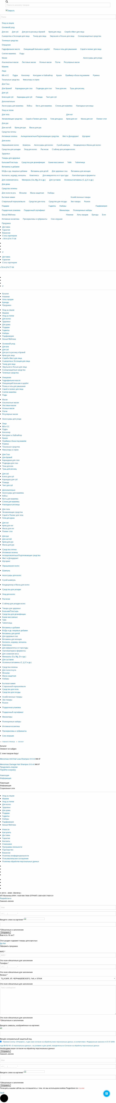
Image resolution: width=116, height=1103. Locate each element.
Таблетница (80, 162)
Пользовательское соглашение (15, 858)
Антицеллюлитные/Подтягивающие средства (40, 136)
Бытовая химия (8, 197)
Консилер (25, 75)
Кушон (59, 75)
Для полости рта (9, 193)
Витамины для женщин (81, 171)
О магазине (7, 844)
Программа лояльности (12, 847)
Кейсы (29, 105)
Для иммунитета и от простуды (55, 175)
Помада (39, 97)
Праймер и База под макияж (77, 75)
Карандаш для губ (24, 97)
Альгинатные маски (10, 62)
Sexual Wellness (8, 214)
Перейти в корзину (8, 769)
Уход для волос (30, 149)
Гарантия (6, 229)
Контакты (6, 841)
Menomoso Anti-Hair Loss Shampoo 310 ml (17, 759)
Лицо (4, 71)
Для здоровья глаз (59, 171)
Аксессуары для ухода (92, 58)
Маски (4, 58)
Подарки (5, 206)
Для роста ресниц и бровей (33, 31)
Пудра (15, 75)
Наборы (51, 193)
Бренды (95, 214)
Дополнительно (8, 101)
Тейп (69, 162)
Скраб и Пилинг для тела (36, 118)
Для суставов (55, 179)
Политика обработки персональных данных (20, 861)
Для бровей (7, 88)
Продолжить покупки (8, 767)
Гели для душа (56, 118)
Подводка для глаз (44, 88)
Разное (87, 201)
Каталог (5, 293)
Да (1, 943)
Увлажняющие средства (12, 118)
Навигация (4, 775)
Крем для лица (55, 31)
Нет (4, 943)
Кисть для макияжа (44, 105)
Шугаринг (86, 136)
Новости (5, 829)
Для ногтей (6, 127)
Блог (104, 214)
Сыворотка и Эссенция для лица (15, 36)
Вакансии (6, 232)
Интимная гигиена (9, 136)
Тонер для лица (39, 36)
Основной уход (8, 27)
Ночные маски (45, 62)
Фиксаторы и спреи (31, 79)
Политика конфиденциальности (15, 855)
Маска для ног (87, 118)
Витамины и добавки (10, 166)
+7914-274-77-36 (9, 238)
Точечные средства (10, 40)
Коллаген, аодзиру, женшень (14, 175)
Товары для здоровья (11, 158)
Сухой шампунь (63, 145)
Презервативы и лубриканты (14, 731)
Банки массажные (56, 162)
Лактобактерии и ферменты (83, 175)
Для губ (15, 31)
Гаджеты (52, 206)
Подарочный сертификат (34, 210)
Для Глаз (5, 84)
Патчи (57, 62)
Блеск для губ (7, 97)
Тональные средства (10, 79)
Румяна (96, 75)
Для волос (6, 140)
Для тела (5, 114)
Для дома (6, 184)
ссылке (81, 1088)
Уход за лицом (8, 23)
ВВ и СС (5, 75)
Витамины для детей (39, 171)
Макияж (5, 66)
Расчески (44, 149)
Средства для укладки (11, 149)
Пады (21, 53)
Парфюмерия (101, 206)
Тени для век (60, 88)
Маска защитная (37, 193)
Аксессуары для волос (43, 145)
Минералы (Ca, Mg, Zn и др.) (34, 179)
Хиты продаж (82, 214)
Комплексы (34, 175)
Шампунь (26, 145)
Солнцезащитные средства (89, 36)
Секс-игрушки (8, 735)
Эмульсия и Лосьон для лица (62, 36)
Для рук (5, 123)
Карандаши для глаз (23, 88)
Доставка (6, 227)
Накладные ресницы (84, 105)
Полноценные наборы (82, 210)
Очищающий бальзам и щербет (37, 49)
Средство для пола (37, 201)
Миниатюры (64, 210)
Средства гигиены (9, 188)
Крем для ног (71, 118)
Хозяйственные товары (81, 197)
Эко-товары (76, 201)
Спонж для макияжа (63, 105)
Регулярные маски (72, 62)
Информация (5, 778)
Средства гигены (9, 131)
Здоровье (6, 153)
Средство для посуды (58, 201)
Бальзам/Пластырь (10, 162)
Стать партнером (9, 235)
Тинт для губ (51, 97)
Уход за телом (7, 110)
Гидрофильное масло (11, 49)
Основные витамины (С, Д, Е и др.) (79, 179)
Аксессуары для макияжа (12, 105)
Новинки (69, 214)
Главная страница (8, 742)
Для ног (69, 114)
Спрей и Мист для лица (74, 31)
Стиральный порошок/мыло (13, 201)
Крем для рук (20, 127)
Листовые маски (29, 62)
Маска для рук (35, 127)
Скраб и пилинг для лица (90, 49)
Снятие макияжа (9, 53)
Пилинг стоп (101, 118)
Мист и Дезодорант (71, 136)
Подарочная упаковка (11, 210)
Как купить (6, 832)
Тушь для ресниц (77, 88)
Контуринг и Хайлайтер (43, 75)
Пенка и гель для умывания (65, 49)
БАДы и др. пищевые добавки (14, 171)
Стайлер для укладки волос (63, 149)
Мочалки (23, 193)
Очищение (6, 44)
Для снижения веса (10, 179)
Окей (2, 1092)
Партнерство (7, 849)
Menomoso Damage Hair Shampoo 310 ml (17, 764)
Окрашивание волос (10, 145)
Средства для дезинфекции (33, 162)
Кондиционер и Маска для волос (87, 145)
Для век (5, 31)
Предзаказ (6, 223)
